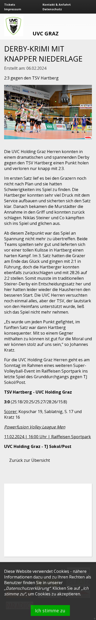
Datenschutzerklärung (27, 588)
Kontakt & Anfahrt (56, 4)
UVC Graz (46, 33)
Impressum (12, 9)
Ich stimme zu (50, 610)
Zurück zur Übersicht (29, 460)
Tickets (9, 4)
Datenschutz (52, 9)
